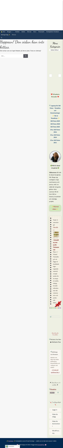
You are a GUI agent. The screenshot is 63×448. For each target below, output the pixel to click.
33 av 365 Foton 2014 (55, 136)
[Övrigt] (60, 308)
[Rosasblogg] (55, 389)
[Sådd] (51, 308)
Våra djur (29, 31)
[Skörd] (57, 308)
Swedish (11, 446)
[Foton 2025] (55, 109)
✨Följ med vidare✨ (55, 208)
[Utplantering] (55, 308)
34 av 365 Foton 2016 (55, 131)
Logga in (54, 410)
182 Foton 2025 (55, 121)
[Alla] (50, 308)
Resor (34, 31)
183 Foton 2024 (55, 124)
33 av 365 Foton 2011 (55, 142)
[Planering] (58, 308)
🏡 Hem (3, 31)
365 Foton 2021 (55, 127)
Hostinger (10, 441)
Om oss (14, 34)
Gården (23, 31)
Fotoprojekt (41, 31)
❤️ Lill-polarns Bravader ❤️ (55, 96)
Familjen (17, 31)
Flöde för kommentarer (56, 424)
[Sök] (25, 56)
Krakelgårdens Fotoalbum (52, 31)
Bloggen (9, 31)
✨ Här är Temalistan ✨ (55, 117)
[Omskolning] (53, 308)
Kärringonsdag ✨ (5, 34)
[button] (1, 37)
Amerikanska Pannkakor (55, 334)
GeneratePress (41, 444)
